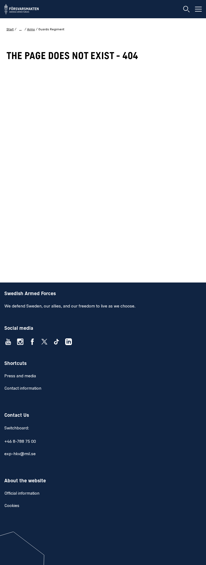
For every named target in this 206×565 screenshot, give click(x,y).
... (20, 29)
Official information (21, 493)
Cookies (11, 506)
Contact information (22, 388)
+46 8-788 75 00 (20, 442)
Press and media (20, 376)
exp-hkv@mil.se (20, 454)
